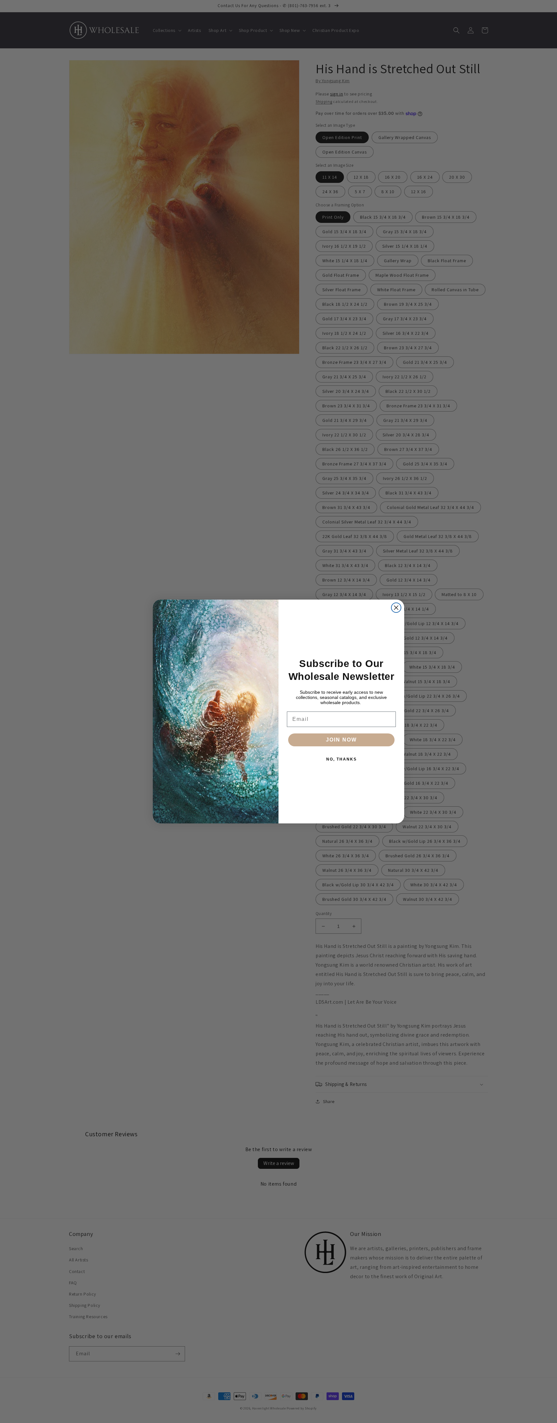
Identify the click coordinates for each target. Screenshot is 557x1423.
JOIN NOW (341, 739)
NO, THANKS (341, 759)
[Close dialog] (396, 607)
